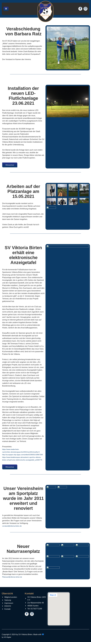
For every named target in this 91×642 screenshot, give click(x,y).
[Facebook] (80, 9)
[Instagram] (85, 9)
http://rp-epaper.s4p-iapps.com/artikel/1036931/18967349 (22, 454)
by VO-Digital (6, 637)
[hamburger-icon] (6, 9)
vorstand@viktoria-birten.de (12, 526)
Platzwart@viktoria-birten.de (12, 577)
